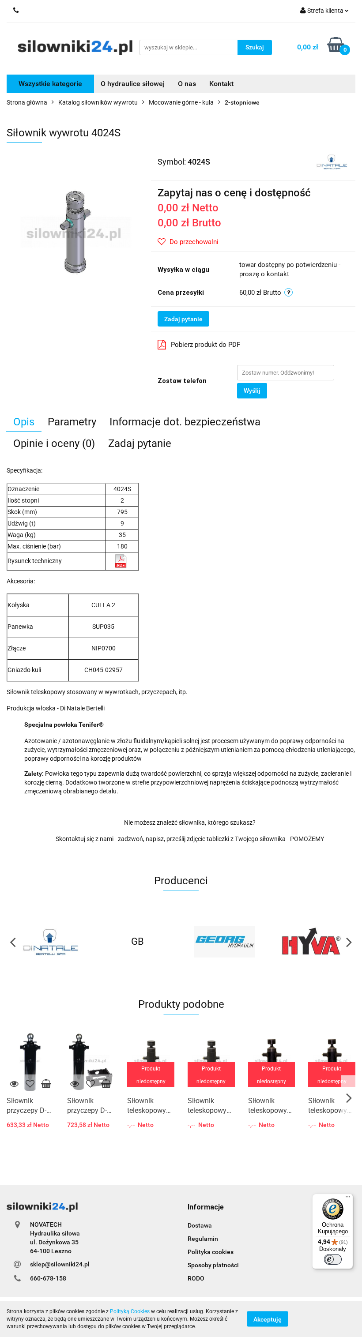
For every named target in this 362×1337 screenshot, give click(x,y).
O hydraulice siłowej (133, 83)
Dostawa (200, 1225)
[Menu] (348, 1199)
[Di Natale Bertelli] (332, 161)
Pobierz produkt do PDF (205, 345)
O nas (187, 83)
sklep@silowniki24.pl (60, 1264)
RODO (196, 1278)
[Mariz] (312, 942)
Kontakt (221, 83)
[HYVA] (224, 942)
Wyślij (252, 390)
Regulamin (203, 1238)
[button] (206, 1207)
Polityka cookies (211, 1251)
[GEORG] (137, 942)
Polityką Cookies (130, 1311)
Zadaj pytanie (183, 319)
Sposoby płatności (213, 1265)
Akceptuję (267, 1319)
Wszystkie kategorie (50, 83)
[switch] (333, 1259)
